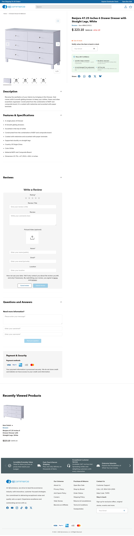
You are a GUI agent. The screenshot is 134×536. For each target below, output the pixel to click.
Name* (32, 248)
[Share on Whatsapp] (84, 76)
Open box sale (127, 1)
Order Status (78, 493)
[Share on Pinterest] (90, 76)
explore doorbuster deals (110, 1)
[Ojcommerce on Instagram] (17, 507)
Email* (32, 258)
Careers (57, 497)
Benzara (74, 25)
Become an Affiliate (61, 505)
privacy (34, 280)
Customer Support (103, 485)
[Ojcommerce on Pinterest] (26, 507)
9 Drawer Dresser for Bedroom (17, 13)
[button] (26, 198)
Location (33, 267)
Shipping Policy (79, 497)
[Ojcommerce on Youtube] (12, 507)
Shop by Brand (79, 489)
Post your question (33, 341)
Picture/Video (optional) (32, 230)
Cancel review (24, 286)
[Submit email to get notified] (94, 48)
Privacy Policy (59, 489)
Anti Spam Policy (60, 493)
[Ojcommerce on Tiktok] (21, 507)
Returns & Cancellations (82, 501)
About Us (57, 485)
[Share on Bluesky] (100, 76)
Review (32, 212)
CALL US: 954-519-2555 (106, 489)
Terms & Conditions (81, 505)
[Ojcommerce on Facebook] (7, 507)
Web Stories (58, 501)
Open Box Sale (79, 485)
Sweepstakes (78, 509)
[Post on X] (95, 76)
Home (5, 13)
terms (55, 278)
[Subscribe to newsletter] (124, 510)
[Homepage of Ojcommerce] (14, 6)
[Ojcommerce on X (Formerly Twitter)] (31, 507)
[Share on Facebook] (79, 76)
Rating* (33, 195)
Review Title (32, 203)
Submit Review (40, 286)
